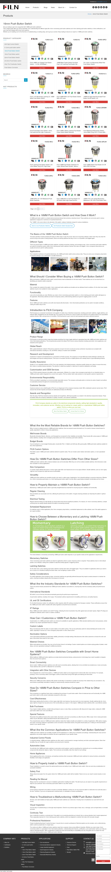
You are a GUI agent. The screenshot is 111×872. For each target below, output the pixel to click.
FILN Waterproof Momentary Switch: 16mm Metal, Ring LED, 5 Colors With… (95, 131)
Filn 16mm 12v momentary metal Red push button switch (94, 63)
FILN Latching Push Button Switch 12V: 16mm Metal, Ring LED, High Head (41, 165)
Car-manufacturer (44, 842)
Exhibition (6, 847)
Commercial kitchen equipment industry (50, 845)
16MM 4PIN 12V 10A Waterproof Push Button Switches (41, 199)
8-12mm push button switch (12, 47)
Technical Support (71, 845)
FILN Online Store (90, 853)
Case (68, 847)
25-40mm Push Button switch (12, 61)
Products (36, 7)
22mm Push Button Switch (12, 57)
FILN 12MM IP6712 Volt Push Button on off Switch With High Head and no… (68, 199)
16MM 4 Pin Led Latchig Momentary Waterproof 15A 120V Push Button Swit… (95, 199)
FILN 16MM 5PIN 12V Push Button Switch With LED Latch (69, 97)
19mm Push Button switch (11, 54)
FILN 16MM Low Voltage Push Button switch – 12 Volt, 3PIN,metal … (41, 63)
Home (27, 7)
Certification (7, 845)
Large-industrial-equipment (47, 847)
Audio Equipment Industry (46, 849)
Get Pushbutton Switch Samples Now (63, 226)
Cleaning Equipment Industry (47, 852)
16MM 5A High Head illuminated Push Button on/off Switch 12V (94, 97)
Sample (69, 852)
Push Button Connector (11, 67)
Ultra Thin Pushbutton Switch (12, 64)
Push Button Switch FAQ (73, 849)
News (53, 7)
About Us (61, 7)
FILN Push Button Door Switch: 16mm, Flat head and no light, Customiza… (41, 131)
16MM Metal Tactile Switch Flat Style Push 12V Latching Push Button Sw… (68, 63)
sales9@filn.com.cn (91, 842)
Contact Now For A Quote (77, 411)
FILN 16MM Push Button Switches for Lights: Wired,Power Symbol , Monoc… (68, 165)
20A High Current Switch (11, 44)
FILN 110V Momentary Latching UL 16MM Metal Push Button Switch (42, 97)
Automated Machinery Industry (48, 854)
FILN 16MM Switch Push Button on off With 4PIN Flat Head (94, 165)
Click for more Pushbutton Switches (41, 226)
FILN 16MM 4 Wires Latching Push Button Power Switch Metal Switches (69, 131)
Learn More (42, 68)
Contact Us (73, 7)
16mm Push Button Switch (12, 51)
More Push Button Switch (60, 411)
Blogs (45, 7)
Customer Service (71, 842)
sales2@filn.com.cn (102, 1)
